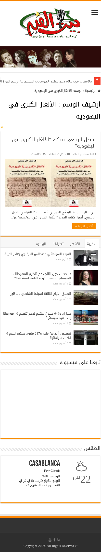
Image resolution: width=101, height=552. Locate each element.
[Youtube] (50, 540)
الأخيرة (92, 244)
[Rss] (59, 540)
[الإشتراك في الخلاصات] (1, 127)
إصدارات (61, 154)
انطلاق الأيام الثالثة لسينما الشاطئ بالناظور (40, 294)
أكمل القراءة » (84, 226)
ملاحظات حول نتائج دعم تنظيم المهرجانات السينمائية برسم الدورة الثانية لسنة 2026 (42, 276)
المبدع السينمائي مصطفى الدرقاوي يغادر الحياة (37, 254)
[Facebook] (54, 540)
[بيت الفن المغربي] (50, 25)
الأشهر (75, 244)
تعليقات (58, 244)
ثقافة (52, 154)
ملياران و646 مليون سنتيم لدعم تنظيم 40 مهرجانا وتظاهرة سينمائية (37, 315)
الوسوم (41, 244)
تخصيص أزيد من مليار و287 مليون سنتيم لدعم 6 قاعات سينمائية (38, 335)
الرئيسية (91, 91)
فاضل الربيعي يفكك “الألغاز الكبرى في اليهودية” (54, 142)
